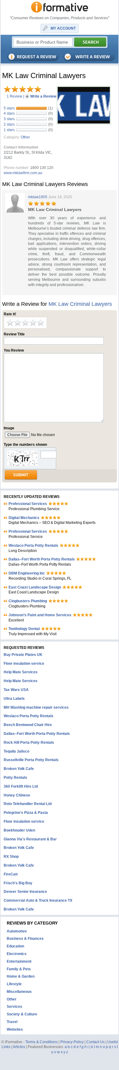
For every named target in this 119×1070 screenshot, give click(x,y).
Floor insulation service (24, 663)
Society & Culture (22, 1014)
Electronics (17, 954)
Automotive (17, 931)
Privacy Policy (72, 1042)
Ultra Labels (14, 698)
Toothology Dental (24, 629)
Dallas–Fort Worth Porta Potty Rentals (42, 559)
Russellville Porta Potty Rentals (31, 760)
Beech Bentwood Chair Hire (28, 725)
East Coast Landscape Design (35, 587)
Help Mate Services (21, 672)
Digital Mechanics (24, 518)
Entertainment (19, 961)
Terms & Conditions (41, 1042)
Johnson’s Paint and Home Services (40, 615)
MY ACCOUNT (63, 28)
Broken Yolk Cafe (19, 769)
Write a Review (43, 96)
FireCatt (11, 874)
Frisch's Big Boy (18, 883)
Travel (12, 1022)
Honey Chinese (17, 795)
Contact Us (95, 1042)
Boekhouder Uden (19, 830)
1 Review (14, 96)
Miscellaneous (19, 991)
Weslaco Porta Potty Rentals (33, 545)
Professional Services (28, 504)
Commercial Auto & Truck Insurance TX (38, 900)
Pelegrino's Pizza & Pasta (26, 813)
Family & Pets (19, 969)
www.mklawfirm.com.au (23, 173)
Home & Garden (20, 976)
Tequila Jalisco (16, 751)
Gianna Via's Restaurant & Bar (30, 839)
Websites (15, 1029)
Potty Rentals (15, 777)
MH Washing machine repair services (36, 707)
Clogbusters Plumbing (28, 601)
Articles (19, 1047)
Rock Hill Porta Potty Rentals (29, 742)
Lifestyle (14, 984)
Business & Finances (25, 938)
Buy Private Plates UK (23, 655)
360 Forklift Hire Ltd (21, 786)
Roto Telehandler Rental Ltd (28, 804)
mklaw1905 (37, 197)
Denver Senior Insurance (25, 891)
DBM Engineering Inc (27, 573)
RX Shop (11, 856)
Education (15, 946)
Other (25, 137)
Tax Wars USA (16, 690)
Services (14, 1006)
